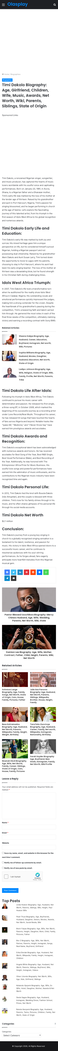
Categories (6, 1032)
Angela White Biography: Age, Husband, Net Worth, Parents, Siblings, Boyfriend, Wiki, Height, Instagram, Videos (35, 967)
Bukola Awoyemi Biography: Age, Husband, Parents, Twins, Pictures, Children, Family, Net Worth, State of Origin (35, 1012)
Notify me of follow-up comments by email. (23, 863)
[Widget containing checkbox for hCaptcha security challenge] (22, 876)
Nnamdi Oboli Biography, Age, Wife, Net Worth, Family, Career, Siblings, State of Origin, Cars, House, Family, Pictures (14, 766)
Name (5, 822)
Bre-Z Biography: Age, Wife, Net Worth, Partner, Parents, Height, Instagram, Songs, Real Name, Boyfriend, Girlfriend (34, 943)
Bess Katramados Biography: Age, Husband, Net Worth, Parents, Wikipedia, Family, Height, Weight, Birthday (15, 729)
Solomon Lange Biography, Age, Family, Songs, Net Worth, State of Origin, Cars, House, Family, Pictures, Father (14, 694)
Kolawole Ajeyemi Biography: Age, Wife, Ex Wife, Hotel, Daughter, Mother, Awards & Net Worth (35, 988)
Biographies (16, 74)
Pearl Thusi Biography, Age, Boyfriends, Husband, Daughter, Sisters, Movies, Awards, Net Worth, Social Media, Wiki (35, 919)
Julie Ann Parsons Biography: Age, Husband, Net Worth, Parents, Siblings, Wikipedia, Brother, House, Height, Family (43, 696)
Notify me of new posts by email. (18, 868)
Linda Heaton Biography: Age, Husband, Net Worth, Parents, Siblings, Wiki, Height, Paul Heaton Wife (35, 907)
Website (5, 843)
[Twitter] (13, 572)
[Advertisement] (29, 41)
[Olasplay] (17, 4)
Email (5, 833)
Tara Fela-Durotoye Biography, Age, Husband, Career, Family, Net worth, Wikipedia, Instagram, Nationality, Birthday (43, 729)
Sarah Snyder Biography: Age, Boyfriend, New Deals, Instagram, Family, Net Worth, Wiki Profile (42, 760)
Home (6, 74)
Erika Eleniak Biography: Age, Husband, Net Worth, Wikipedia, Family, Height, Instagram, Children (34, 955)
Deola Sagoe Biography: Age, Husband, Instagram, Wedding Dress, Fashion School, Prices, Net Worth (34, 1000)
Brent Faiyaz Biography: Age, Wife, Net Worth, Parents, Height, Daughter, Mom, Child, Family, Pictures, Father (36, 931)
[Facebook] (7, 572)
